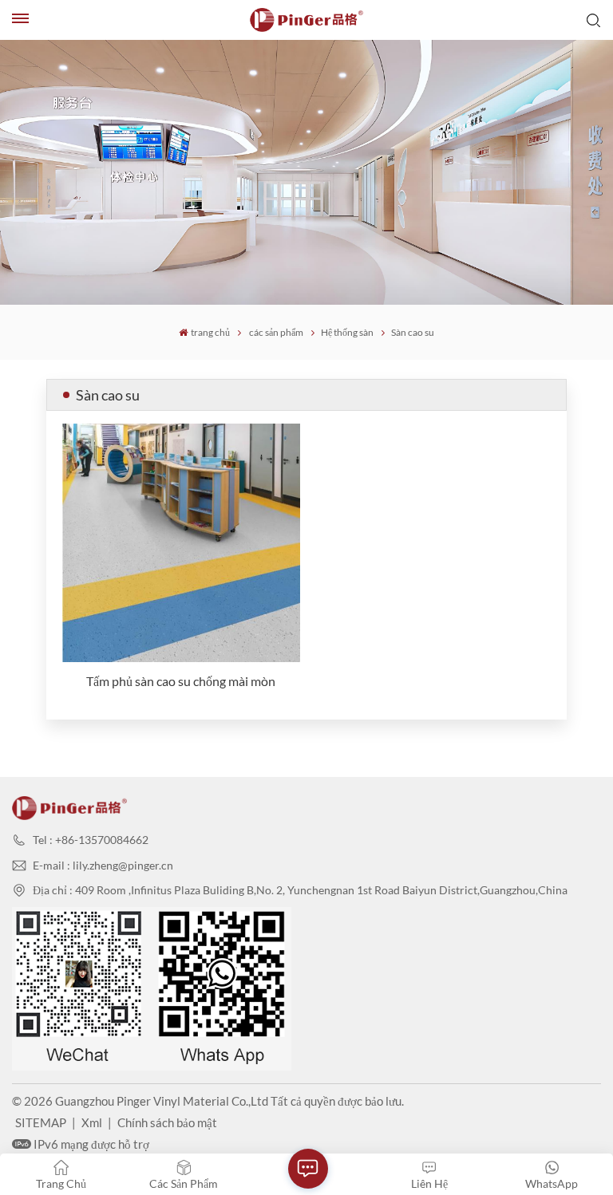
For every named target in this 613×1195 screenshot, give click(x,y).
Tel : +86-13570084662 (90, 839)
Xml (91, 1122)
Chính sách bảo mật (167, 1122)
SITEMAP (40, 1122)
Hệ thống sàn (347, 332)
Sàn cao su (412, 332)
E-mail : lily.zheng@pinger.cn (103, 865)
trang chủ (210, 332)
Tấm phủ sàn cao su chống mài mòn (180, 680)
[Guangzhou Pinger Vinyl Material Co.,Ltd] (306, 20)
